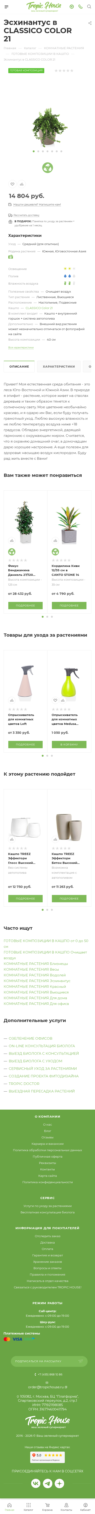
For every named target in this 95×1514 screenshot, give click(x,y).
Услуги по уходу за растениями (48, 1206)
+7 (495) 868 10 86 (49, 1374)
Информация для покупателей (47, 1228)
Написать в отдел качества (47, 1281)
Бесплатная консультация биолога (48, 1212)
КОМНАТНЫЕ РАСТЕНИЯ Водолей (35, 975)
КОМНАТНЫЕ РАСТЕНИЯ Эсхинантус (37, 981)
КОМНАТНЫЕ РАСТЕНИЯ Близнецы (36, 963)
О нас (47, 1124)
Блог (47, 1131)
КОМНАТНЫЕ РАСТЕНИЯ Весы (31, 969)
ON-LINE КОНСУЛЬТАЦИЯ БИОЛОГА (42, 1046)
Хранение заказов (47, 1261)
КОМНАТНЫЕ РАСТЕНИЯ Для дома (35, 998)
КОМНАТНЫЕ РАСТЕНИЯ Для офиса (36, 1003)
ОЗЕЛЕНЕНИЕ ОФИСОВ (30, 1038)
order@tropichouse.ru (46, 1387)
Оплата (47, 1249)
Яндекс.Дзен (59, 1483)
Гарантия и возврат (47, 1255)
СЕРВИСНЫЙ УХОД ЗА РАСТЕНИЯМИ (43, 1068)
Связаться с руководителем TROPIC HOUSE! (47, 1287)
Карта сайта (47, 1176)
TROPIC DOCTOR (24, 1083)
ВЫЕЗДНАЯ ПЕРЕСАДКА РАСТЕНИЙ (42, 1091)
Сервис (47, 1198)
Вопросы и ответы (47, 1268)
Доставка (47, 1242)
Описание (19, 366)
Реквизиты (47, 1163)
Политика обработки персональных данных (47, 1150)
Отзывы (47, 1137)
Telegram (48, 1483)
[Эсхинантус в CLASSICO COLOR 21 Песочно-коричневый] (47, 113)
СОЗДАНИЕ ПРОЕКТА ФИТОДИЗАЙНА (44, 1076)
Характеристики (59, 366)
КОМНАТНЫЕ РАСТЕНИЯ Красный (35, 986)
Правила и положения (47, 1274)
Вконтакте (36, 1483)
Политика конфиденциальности (47, 1182)
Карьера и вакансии (48, 1144)
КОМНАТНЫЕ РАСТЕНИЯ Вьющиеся (36, 992)
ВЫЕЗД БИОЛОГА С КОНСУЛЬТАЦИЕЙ (44, 1053)
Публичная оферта (47, 1156)
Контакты (47, 1169)
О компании (47, 1116)
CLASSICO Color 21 (39, 308)
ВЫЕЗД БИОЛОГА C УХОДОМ (35, 1061)
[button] (33, 151)
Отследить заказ (47, 1236)
